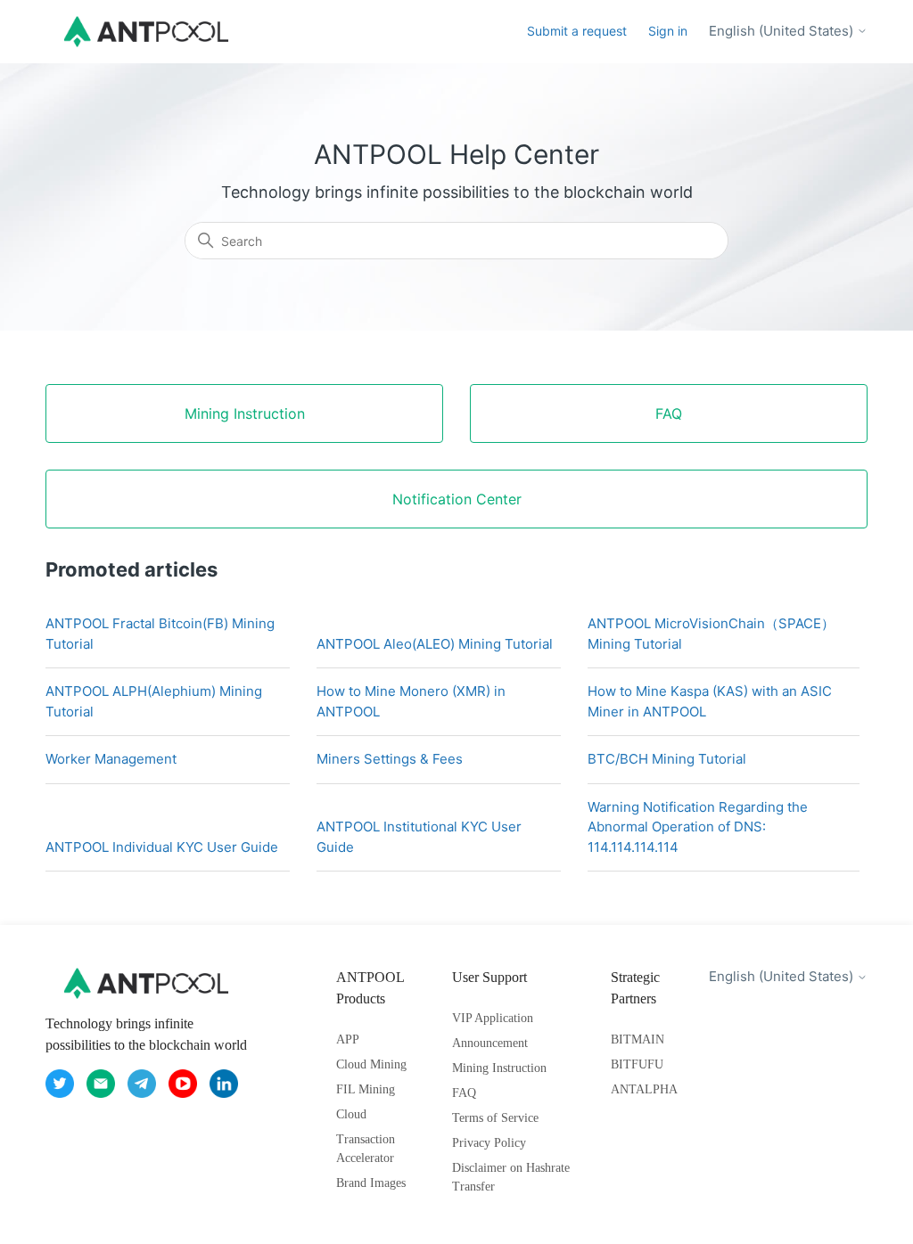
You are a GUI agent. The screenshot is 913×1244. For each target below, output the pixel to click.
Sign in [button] (667, 30)
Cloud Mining (371, 1064)
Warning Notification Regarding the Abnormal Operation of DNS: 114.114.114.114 (698, 826)
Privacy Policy (489, 1143)
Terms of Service (495, 1118)
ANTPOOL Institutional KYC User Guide (419, 836)
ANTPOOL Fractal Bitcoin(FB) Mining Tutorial (160, 633)
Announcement (490, 1043)
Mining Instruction (499, 1068)
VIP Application (492, 1018)
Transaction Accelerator (365, 1149)
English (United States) (783, 30)
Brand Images (371, 1183)
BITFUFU (637, 1064)
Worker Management (111, 758)
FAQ (464, 1093)
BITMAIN (637, 1039)
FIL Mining (365, 1089)
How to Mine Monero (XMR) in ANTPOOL (411, 701)
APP (347, 1039)
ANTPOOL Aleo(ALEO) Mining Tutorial (435, 643)
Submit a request (577, 30)
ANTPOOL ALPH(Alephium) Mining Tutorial (153, 701)
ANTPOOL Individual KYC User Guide (161, 847)
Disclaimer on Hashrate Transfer (511, 1177)
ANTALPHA (644, 1089)
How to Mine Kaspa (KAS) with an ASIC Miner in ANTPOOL (710, 701)
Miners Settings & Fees (390, 758)
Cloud (351, 1114)
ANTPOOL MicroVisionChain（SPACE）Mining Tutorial (711, 633)
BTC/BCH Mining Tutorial (667, 758)
